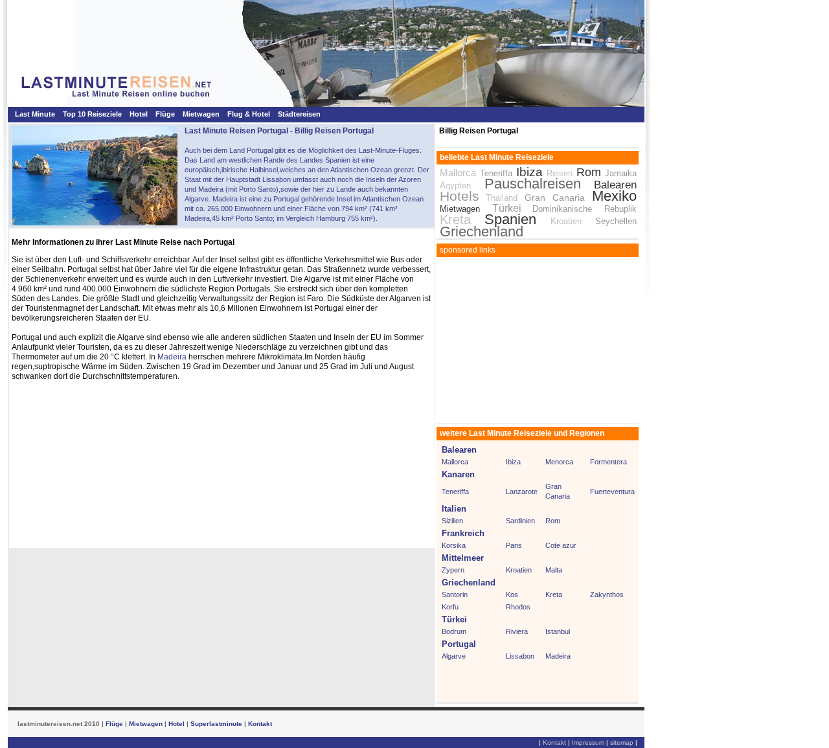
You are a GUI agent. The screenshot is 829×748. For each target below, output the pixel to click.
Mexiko (614, 196)
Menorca (559, 462)
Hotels (459, 195)
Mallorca (458, 172)
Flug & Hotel (248, 114)
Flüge (165, 114)
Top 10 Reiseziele (92, 114)
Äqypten (455, 185)
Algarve (454, 656)
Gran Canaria (559, 197)
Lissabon (520, 656)
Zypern (453, 570)
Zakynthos (607, 594)
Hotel (139, 114)
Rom (588, 172)
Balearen (615, 185)
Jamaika (621, 173)
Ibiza (529, 172)
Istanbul (557, 631)
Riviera (517, 631)
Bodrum (454, 631)
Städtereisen (299, 114)
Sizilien (452, 521)
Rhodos (518, 607)
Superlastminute (216, 723)
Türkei (506, 208)
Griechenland (481, 231)
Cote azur (560, 545)
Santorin (455, 594)
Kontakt (260, 723)
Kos (512, 594)
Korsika (454, 545)
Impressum (588, 742)
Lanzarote (522, 491)
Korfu (450, 607)
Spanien (510, 219)
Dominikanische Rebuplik (584, 209)
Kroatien (566, 221)
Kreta (455, 219)
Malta (553, 570)
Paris (514, 545)
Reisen (560, 173)
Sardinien (520, 521)
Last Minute (35, 114)
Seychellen (616, 221)
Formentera (608, 462)
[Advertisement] (538, 341)
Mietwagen (201, 114)
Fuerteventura (612, 491)
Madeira (172, 356)
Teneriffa (496, 173)
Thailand (501, 198)
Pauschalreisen (532, 184)
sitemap (621, 742)
